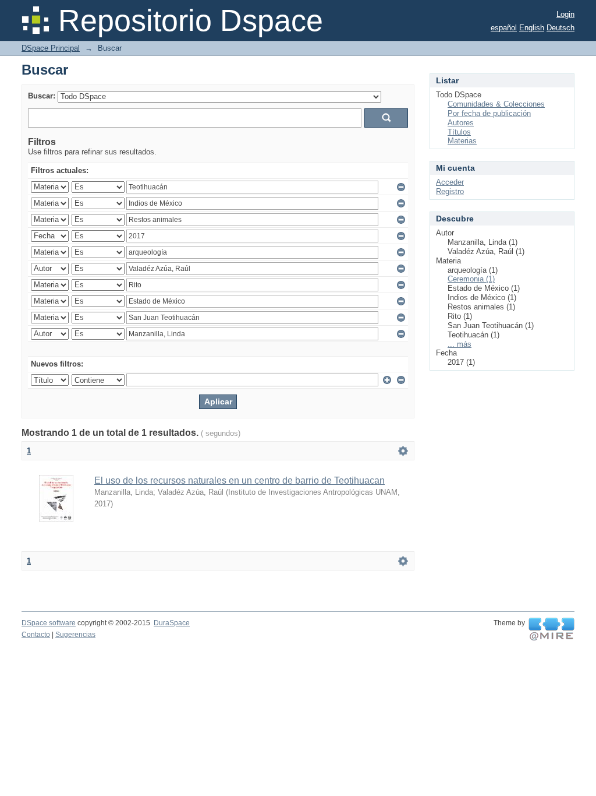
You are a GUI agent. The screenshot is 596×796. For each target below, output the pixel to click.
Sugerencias (75, 635)
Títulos (459, 132)
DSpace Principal (51, 48)
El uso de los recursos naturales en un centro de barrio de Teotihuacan (239, 480)
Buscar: (41, 95)
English (531, 27)
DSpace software (49, 623)
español (504, 27)
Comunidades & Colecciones (496, 104)
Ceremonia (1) (471, 278)
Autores (461, 122)
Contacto (36, 635)
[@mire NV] (551, 629)
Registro (450, 191)
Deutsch (560, 27)
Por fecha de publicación (489, 113)
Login (565, 14)
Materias (462, 140)
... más (459, 344)
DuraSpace (172, 623)
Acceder (450, 182)
